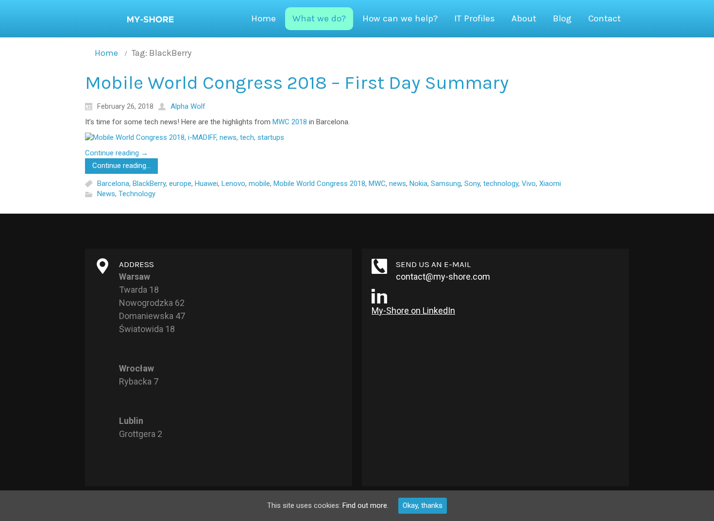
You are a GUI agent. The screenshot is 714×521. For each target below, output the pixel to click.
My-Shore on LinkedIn (413, 310)
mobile (259, 183)
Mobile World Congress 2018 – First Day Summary (297, 82)
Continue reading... (121, 165)
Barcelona (113, 183)
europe (180, 183)
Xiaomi (550, 183)
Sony (472, 183)
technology (500, 183)
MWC (377, 183)
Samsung (446, 183)
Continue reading (116, 153)
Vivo (529, 183)
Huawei (206, 183)
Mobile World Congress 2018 (319, 183)
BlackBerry (149, 183)
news (397, 183)
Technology (137, 194)
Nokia (418, 183)
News (106, 194)
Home (106, 53)
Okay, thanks (422, 505)
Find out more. (365, 505)
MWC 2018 (289, 122)
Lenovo (233, 183)
